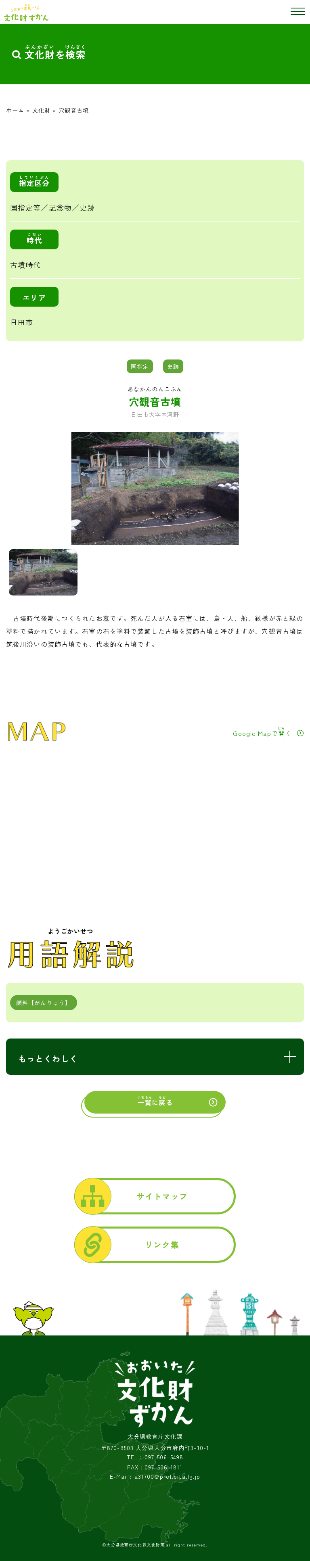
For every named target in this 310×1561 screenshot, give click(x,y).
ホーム (15, 110)
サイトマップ (162, 1196)
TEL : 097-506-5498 (155, 1457)
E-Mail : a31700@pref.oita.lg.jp (155, 1476)
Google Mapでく (262, 732)
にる (154, 1101)
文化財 (41, 110)
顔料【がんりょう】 (43, 1003)
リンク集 (162, 1244)
